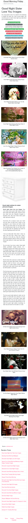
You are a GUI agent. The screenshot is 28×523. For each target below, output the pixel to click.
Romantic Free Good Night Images (10, 490)
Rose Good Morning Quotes (8, 487)
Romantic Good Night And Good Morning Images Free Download (13, 480)
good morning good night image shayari (14, 29)
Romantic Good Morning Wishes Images (11, 493)
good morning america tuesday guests (14, 35)
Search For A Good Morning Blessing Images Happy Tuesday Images (12, 462)
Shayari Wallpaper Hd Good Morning (10, 498)
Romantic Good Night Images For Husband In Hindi (14, 501)
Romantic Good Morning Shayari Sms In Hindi (13, 471)
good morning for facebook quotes (14, 24)
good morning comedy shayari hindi (14, 26)
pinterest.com (9, 446)
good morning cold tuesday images (14, 38)
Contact (12, 518)
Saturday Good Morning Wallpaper (10, 456)
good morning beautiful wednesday (14, 31)
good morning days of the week (14, 33)
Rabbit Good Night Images (8, 507)
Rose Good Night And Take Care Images (11, 453)
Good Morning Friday (13, 1)
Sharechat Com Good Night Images (10, 468)
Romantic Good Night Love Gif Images (11, 458)
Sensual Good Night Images (8, 504)
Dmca (6, 518)
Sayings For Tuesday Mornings (9, 509)
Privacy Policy (20, 518)
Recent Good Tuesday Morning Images (11, 474)
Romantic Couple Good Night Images (10, 466)
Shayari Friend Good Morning (9, 477)
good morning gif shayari (14, 22)
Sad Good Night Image (7, 495)
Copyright (14, 520)
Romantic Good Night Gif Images (9, 484)
